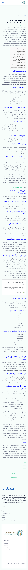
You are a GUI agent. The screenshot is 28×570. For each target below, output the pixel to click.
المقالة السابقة (14, 473)
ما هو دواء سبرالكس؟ (21, 51)
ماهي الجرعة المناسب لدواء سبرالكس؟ (18, 57)
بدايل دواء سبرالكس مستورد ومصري (18, 67)
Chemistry (6, 545)
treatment (23, 25)
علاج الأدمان (4, 519)
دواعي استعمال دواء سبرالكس (19, 54)
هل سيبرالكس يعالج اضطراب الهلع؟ (18, 56)
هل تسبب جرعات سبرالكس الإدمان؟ (18, 63)
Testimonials (6, 551)
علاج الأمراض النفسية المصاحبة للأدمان (9, 520)
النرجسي (3, 517)
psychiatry (4, 510)
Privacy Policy (7, 549)
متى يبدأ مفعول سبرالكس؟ (20, 59)
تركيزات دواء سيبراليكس (20, 52)
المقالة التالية (14, 477)
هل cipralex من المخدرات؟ (20, 65)
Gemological (6, 547)
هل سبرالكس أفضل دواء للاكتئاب (19, 60)
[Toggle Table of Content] (23, 49)
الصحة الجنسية (4, 515)
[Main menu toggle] (2, 2)
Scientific (6, 543)
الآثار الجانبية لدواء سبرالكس (20, 62)
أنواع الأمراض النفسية (6, 513)
